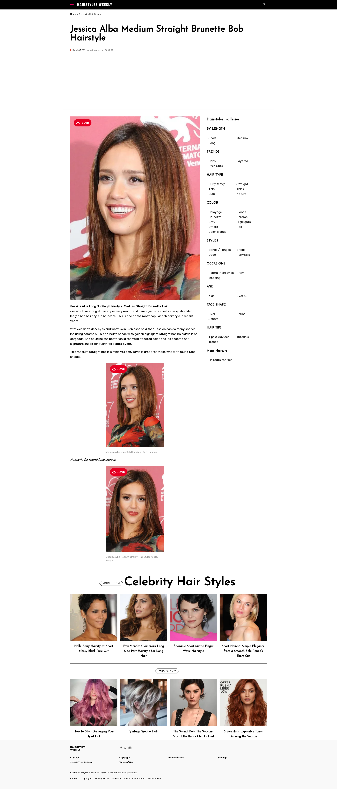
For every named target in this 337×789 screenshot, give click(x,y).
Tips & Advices (219, 337)
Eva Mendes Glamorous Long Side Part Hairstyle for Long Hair (143, 651)
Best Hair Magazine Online (127, 772)
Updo (212, 254)
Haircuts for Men (221, 360)
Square (214, 319)
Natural (241, 194)
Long (212, 143)
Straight (242, 184)
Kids (211, 296)
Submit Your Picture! (81, 762)
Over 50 (241, 296)
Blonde (241, 212)
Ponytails (243, 254)
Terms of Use (126, 762)
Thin (212, 189)
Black (212, 194)
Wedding (214, 278)
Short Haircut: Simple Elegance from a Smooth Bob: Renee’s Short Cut (243, 651)
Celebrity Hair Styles (90, 14)
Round (241, 314)
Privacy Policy (176, 757)
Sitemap (222, 757)
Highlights (243, 222)
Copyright (124, 757)
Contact (74, 757)
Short (212, 138)
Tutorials (242, 337)
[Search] (265, 4)
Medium (242, 138)
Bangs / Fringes (220, 249)
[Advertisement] (168, 77)
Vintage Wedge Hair (143, 731)
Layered (242, 161)
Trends (213, 342)
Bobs (212, 161)
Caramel (242, 217)
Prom (240, 272)
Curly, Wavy (217, 184)
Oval (212, 314)
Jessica (80, 50)
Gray (212, 222)
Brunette (215, 217)
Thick (240, 189)
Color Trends (217, 231)
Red (239, 227)
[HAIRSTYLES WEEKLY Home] (93, 748)
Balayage (215, 212)
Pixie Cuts (216, 166)
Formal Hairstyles (221, 272)
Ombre (213, 227)
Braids (240, 249)
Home (73, 14)
